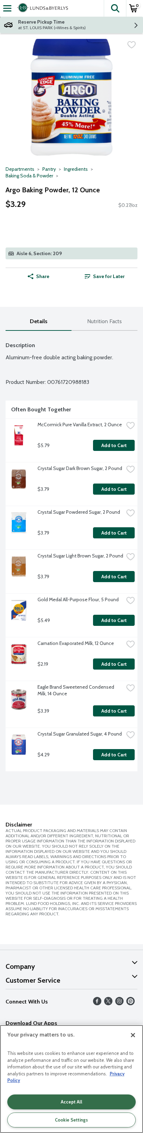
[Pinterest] (130, 1003)
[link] (104, 276)
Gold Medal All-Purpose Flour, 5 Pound (78, 599)
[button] (115, 8)
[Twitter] (108, 1003)
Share (42, 276)
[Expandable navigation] (7, 8)
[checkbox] (131, 45)
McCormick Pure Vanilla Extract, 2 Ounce (79, 424)
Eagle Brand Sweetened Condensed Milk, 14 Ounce (76, 690)
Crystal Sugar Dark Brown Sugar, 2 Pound (79, 468)
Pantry (49, 169)
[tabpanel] (71, 554)
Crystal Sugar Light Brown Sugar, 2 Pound (80, 556)
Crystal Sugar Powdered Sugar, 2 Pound (78, 512)
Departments (20, 169)
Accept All (71, 1102)
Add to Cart (114, 445)
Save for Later (109, 276)
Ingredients (76, 169)
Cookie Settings (71, 1120)
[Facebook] (97, 1003)
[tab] (39, 321)
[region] (71, 1079)
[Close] (133, 1035)
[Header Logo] (41, 8)
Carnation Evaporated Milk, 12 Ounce (75, 643)
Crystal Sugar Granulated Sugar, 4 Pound (79, 734)
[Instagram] (119, 1003)
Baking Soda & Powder (29, 176)
